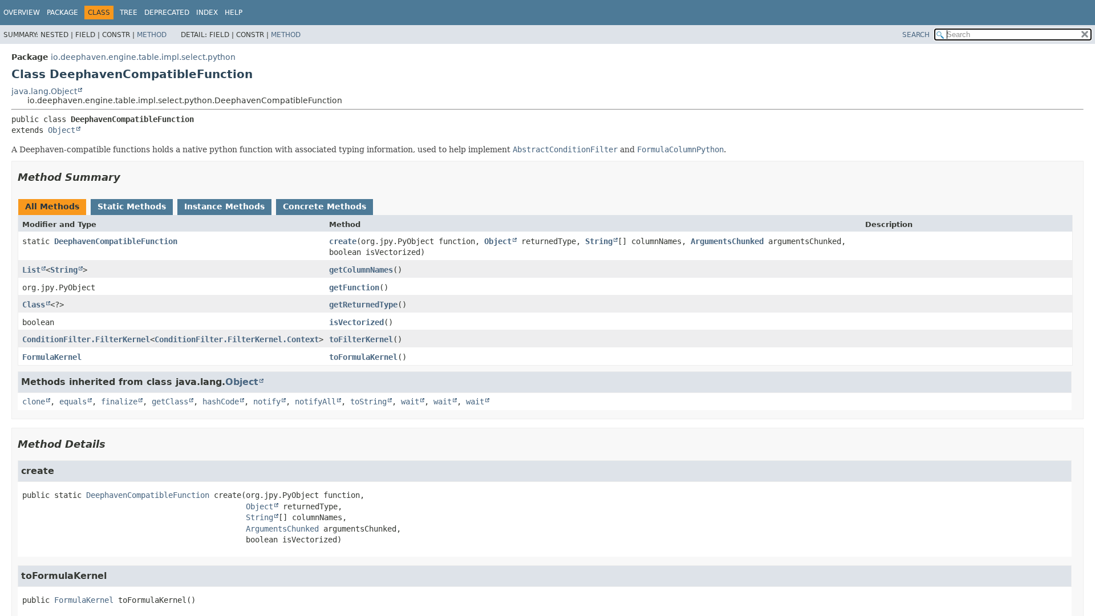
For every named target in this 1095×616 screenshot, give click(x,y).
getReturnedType (363, 304)
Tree (128, 13)
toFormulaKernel (363, 357)
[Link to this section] (128, 177)
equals (73, 401)
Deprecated (166, 13)
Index (207, 13)
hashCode (220, 401)
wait (410, 401)
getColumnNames (361, 269)
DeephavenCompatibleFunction (115, 241)
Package (62, 13)
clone (33, 401)
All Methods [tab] (52, 206)
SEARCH (916, 35)
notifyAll (315, 401)
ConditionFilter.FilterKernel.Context (237, 339)
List (31, 269)
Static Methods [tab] (132, 206)
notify (267, 401)
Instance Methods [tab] (224, 206)
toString (368, 401)
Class (33, 304)
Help (233, 13)
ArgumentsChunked (727, 241)
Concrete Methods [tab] (324, 206)
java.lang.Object (44, 91)
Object (61, 130)
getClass (170, 401)
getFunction (354, 287)
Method (152, 35)
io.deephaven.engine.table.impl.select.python (143, 57)
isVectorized (356, 322)
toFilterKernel (361, 339)
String (599, 241)
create (342, 241)
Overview (21, 13)
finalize (119, 401)
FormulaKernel (52, 357)
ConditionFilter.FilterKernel (86, 339)
